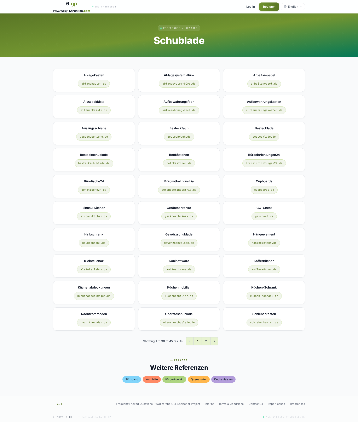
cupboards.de (264, 190)
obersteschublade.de (179, 322)
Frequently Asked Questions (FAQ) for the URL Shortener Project (158, 403)
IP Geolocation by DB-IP (94, 417)
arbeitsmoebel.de (264, 83)
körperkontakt (174, 379)
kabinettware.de (179, 269)
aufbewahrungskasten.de (264, 110)
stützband (131, 379)
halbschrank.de (93, 243)
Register (269, 6)
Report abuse (276, 403)
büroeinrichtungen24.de (264, 163)
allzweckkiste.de (94, 110)
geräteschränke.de (179, 216)
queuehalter (199, 379)
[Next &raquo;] (214, 341)
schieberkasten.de (264, 322)
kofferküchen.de (264, 269)
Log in (250, 6)
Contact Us (256, 403)
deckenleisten (223, 379)
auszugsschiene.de (94, 136)
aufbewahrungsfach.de (179, 110)
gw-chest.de (264, 216)
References (297, 403)
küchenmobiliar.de (179, 296)
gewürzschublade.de (179, 243)
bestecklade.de (264, 136)
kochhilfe (152, 379)
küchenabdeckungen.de (93, 296)
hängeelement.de (264, 243)
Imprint (209, 403)
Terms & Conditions (231, 403)
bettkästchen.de (179, 163)
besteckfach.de (179, 136)
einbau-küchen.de (94, 216)
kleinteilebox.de (94, 269)
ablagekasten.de (93, 83)
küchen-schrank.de (264, 296)
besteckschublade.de (94, 163)
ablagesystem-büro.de (179, 83)
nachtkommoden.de (94, 322)
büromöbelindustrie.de (179, 190)
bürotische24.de (93, 190)
